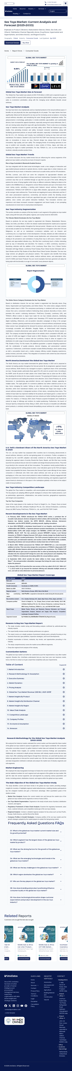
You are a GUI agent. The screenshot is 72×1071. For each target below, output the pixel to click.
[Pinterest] (26, 1005)
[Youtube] (22, 1005)
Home (6, 51)
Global (15, 38)
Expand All (63, 665)
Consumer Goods (32, 38)
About (33, 983)
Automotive (47, 982)
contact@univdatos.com (54, 4)
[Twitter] (9, 1005)
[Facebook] (5, 1005)
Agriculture (47, 990)
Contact (33, 988)
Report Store (17, 51)
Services (34, 985)
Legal (32, 999)
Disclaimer (34, 1001)
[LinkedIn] (13, 1005)
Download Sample (12, 43)
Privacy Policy (35, 991)
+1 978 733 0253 (51, 2)
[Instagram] (18, 1005)
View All (46, 1000)
